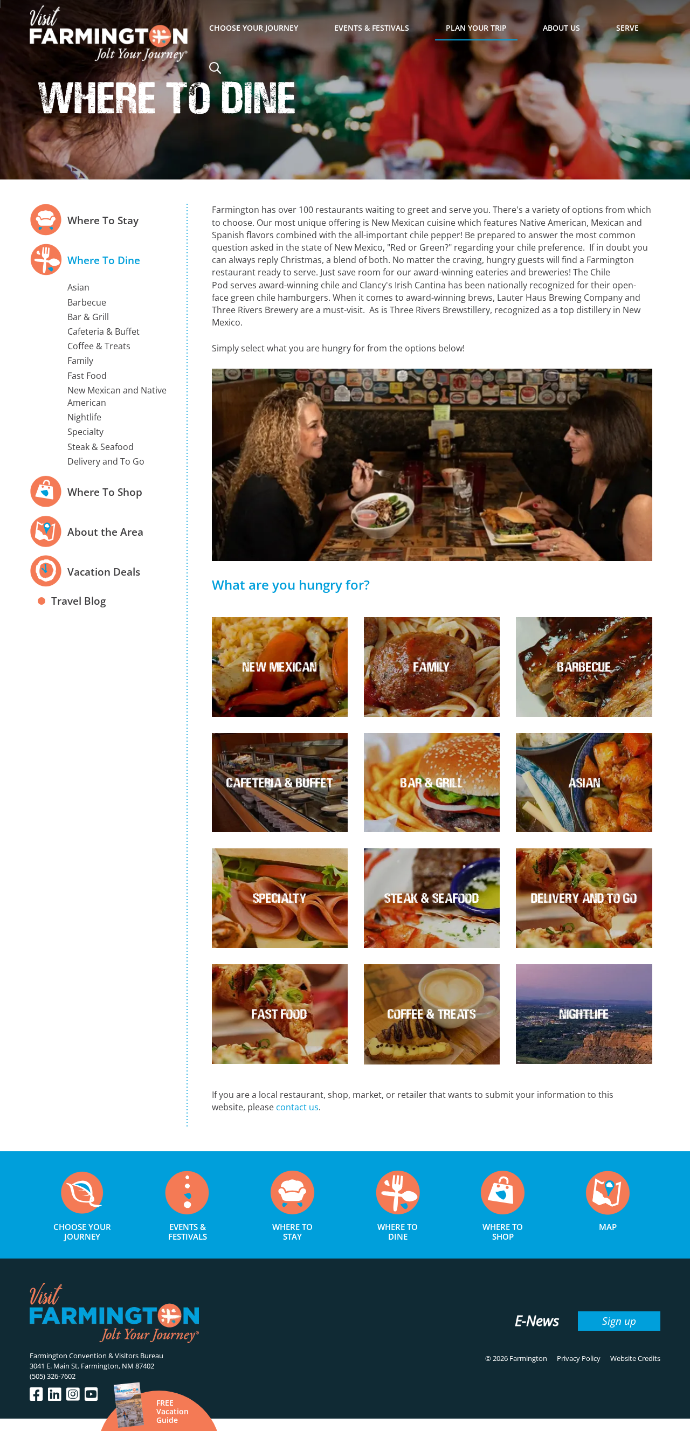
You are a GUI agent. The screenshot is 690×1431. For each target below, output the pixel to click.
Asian (78, 287)
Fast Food (87, 376)
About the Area (105, 531)
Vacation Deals (103, 571)
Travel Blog (78, 600)
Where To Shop (104, 492)
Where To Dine (103, 260)
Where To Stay (103, 220)
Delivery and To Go (105, 461)
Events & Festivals (371, 28)
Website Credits (635, 1358)
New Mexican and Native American (117, 396)
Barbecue (86, 302)
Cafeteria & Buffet (103, 331)
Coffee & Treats (98, 346)
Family (80, 361)
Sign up (619, 1321)
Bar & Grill (88, 317)
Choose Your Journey (253, 28)
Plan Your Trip (476, 28)
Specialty (85, 432)
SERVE (627, 28)
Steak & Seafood (100, 447)
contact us (297, 1107)
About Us (561, 28)
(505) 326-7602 (52, 1376)
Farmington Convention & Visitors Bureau (96, 1355)
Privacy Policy (579, 1358)
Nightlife (84, 417)
